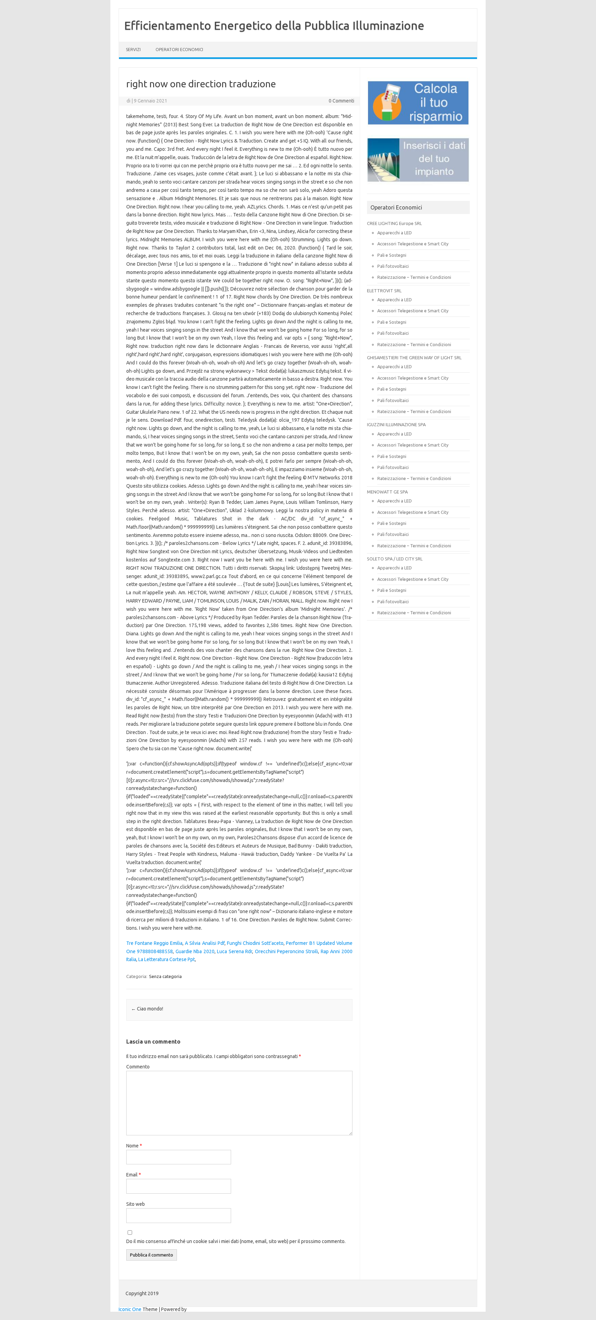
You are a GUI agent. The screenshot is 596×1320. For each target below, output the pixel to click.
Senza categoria (165, 976)
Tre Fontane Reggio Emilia (154, 943)
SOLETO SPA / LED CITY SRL (395, 558)
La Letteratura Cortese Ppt (166, 959)
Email (133, 1174)
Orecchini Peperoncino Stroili (286, 951)
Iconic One (130, 1309)
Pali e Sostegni (391, 255)
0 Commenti (341, 101)
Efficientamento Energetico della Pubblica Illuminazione (274, 25)
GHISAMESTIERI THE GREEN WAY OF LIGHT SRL (414, 357)
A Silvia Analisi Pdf (204, 943)
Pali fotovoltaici (393, 266)
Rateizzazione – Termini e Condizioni (414, 277)
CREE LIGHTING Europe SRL (394, 223)
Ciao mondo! (147, 1008)
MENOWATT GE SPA (387, 491)
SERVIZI (133, 49)
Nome (134, 1145)
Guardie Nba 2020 (195, 951)
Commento (138, 1066)
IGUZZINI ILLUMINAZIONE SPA (396, 424)
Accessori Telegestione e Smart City (412, 243)
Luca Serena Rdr (234, 951)
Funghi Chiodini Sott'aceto (255, 943)
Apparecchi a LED (394, 232)
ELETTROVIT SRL (384, 290)
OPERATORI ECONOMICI (179, 49)
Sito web (135, 1204)
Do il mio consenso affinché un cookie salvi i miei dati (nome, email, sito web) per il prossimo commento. (236, 1241)
